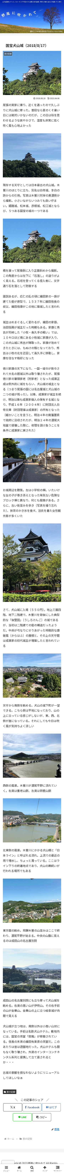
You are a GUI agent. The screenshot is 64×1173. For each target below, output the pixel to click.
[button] (41, 1117)
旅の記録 (11, 1091)
